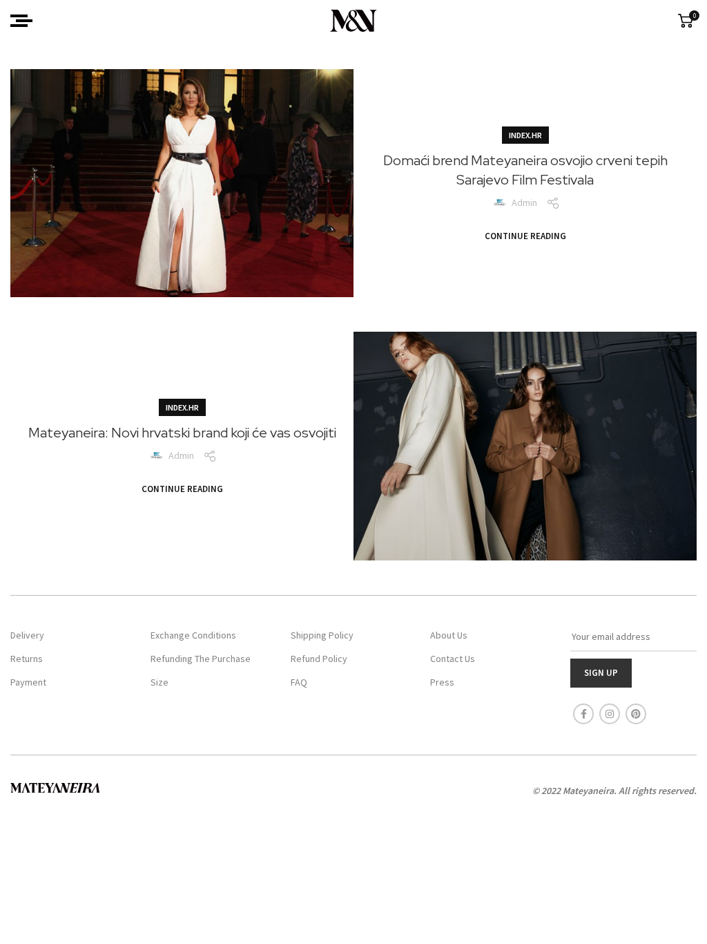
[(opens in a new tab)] (182, 183)
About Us (448, 635)
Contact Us (452, 658)
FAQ (299, 682)
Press (442, 682)
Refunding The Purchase (201, 658)
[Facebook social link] (583, 714)
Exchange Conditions (193, 635)
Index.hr (525, 135)
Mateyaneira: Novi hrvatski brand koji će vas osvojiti (182, 433)
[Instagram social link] (609, 714)
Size (159, 682)
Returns (26, 658)
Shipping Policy (322, 635)
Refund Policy (319, 658)
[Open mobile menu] (21, 21)
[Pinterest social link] (636, 714)
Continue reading (525, 236)
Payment (28, 682)
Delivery (27, 635)
